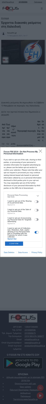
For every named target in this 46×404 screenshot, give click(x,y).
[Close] (41, 152)
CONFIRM (14, 243)
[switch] (37, 201)
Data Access (23, 252)
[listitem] (23, 196)
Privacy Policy (37, 252)
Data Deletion (9, 252)
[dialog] (23, 202)
